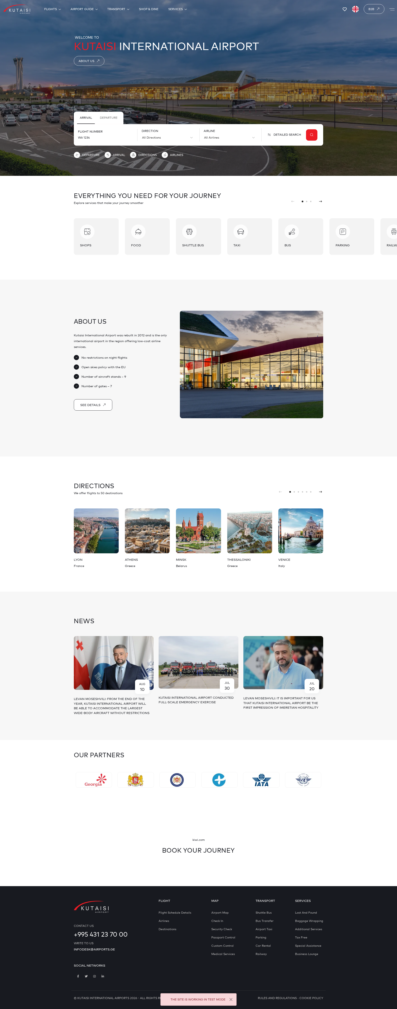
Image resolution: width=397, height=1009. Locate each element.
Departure (108, 118)
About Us (86, 61)
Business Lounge (306, 954)
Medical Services (223, 954)
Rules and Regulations (277, 998)
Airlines (176, 155)
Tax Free (301, 937)
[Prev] (292, 201)
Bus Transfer (265, 921)
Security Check (221, 929)
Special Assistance (308, 946)
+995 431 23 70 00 (101, 934)
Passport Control (223, 937)
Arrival (86, 118)
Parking (261, 937)
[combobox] (142, 137)
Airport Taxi (264, 929)
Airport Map (220, 912)
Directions (147, 155)
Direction (150, 131)
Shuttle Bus (264, 912)
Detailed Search (287, 135)
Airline (209, 131)
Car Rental (263, 946)
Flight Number (90, 131)
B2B (371, 9)
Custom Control (222, 946)
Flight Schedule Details (175, 912)
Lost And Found (306, 912)
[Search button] (311, 135)
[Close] (231, 999)
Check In (217, 921)
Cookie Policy (311, 998)
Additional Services (308, 929)
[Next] (320, 201)
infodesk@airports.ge (94, 949)
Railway (261, 954)
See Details (90, 405)
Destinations (167, 929)
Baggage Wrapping (309, 921)
